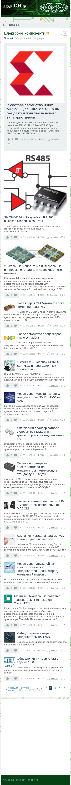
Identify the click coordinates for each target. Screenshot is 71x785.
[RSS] (47, 33)
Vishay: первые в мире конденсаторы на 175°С (34, 635)
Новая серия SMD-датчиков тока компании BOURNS (40, 305)
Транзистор (32, 780)
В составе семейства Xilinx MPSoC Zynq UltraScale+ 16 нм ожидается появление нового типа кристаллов (33, 111)
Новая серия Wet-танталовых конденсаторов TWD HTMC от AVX (38, 397)
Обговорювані (23, 38)
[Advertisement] (35, 737)
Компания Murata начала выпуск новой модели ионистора (40, 537)
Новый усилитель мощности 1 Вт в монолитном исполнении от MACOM (40, 505)
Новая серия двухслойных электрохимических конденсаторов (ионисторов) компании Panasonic (37, 569)
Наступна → (26, 688)
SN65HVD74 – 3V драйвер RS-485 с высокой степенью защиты (30, 219)
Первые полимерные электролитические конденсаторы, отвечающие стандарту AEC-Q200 (37, 469)
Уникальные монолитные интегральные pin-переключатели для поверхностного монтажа (33, 269)
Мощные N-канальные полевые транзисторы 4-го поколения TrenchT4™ (37, 599)
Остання (10, 690)
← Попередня (11, 688)
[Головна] (3, 25)
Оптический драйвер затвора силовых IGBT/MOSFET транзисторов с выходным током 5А (40, 433)
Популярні (38, 38)
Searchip (55, 139)
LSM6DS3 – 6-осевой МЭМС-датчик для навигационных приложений (38, 365)
